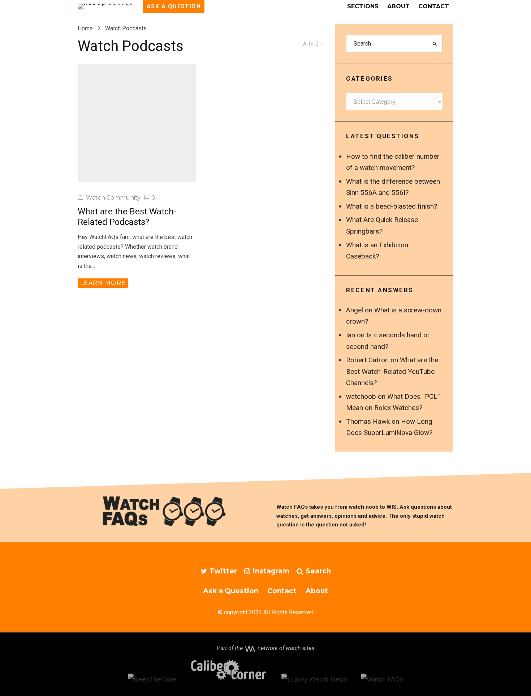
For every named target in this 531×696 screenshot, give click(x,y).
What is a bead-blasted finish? (391, 206)
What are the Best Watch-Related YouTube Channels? (392, 371)
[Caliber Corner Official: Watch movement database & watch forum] (228, 679)
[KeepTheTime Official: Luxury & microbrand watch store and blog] (152, 679)
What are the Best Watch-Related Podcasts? (127, 216)
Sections (363, 6)
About (398, 6)
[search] (434, 43)
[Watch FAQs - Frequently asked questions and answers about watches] (166, 511)
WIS (392, 507)
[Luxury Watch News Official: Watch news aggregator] (314, 679)
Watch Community (113, 197)
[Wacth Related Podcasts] (137, 123)
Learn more (103, 282)
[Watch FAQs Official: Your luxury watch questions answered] (382, 679)
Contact (433, 6)
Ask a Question (230, 591)
